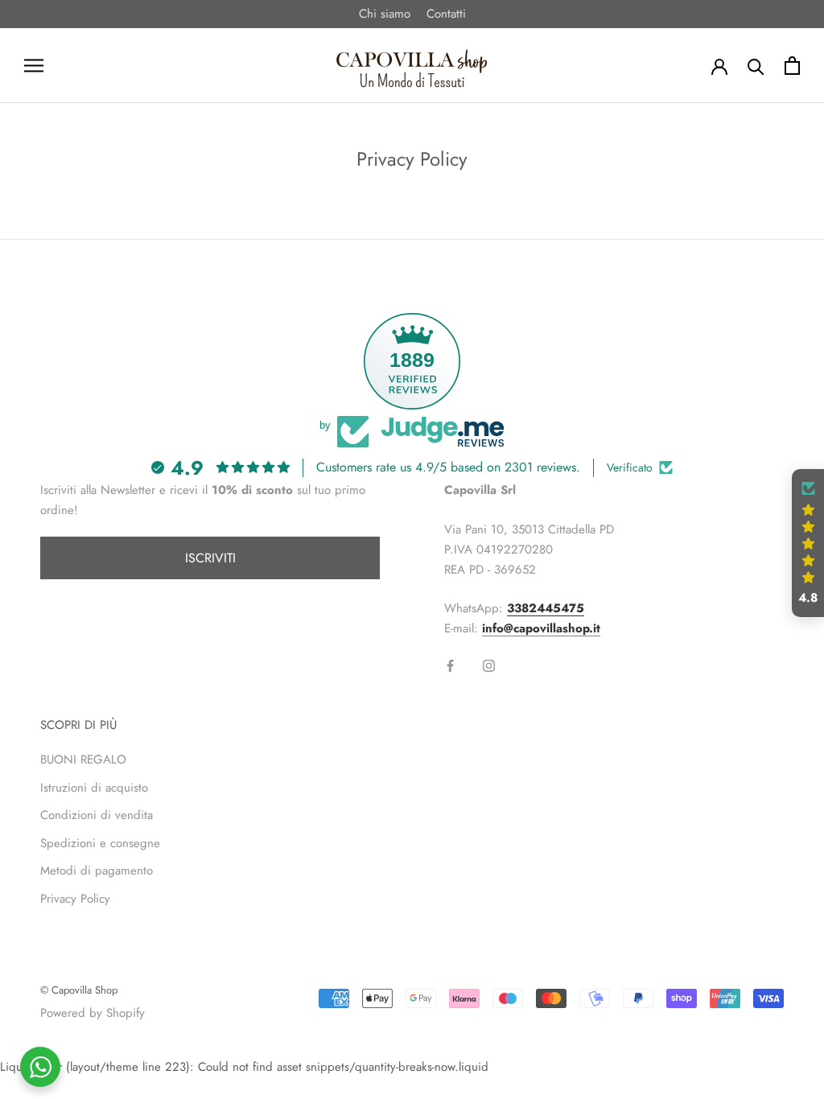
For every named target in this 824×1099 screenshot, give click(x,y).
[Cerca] (756, 65)
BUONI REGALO (83, 759)
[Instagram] (489, 665)
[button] (808, 543)
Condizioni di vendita (96, 815)
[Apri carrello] (792, 65)
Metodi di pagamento (96, 870)
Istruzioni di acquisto (94, 787)
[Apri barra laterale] (33, 65)
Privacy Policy (75, 899)
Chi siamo (384, 14)
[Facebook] (450, 665)
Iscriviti (210, 558)
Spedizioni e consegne (100, 843)
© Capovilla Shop (78, 990)
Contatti (446, 14)
